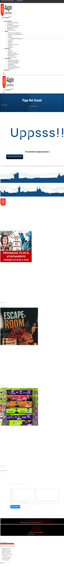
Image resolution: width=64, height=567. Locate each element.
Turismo (14, 499)
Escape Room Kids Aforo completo (11, 382)
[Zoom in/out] (4, 562)
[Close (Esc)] (0, 562)
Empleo (37, 492)
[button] (2, 19)
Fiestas (14, 493)
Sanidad (38, 496)
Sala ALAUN (4, 463)
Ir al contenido (3, 542)
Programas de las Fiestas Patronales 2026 (13, 299)
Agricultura (38, 490)
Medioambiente (16, 496)
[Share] (1, 562)
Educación (15, 492)
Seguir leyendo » (4, 307)
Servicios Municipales (17, 497)
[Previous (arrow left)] (0, 565)
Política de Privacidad (24, 502)
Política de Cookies (35, 520)
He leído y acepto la (20, 502)
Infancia (14, 495)
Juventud (38, 495)
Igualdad (38, 493)
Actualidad (15, 490)
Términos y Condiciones (45, 520)
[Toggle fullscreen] (3, 562)
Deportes (38, 491)
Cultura (14, 491)
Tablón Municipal (39, 497)
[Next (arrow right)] (1, 565)
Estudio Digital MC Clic (47, 522)
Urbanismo (38, 499)
